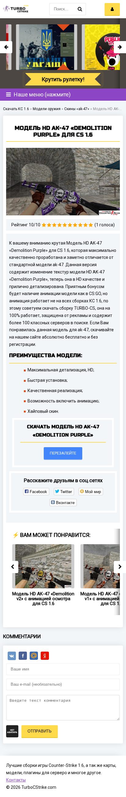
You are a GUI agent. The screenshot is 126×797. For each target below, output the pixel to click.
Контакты (16, 780)
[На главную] (15, 9)
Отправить (40, 731)
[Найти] (80, 9)
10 (90, 225)
